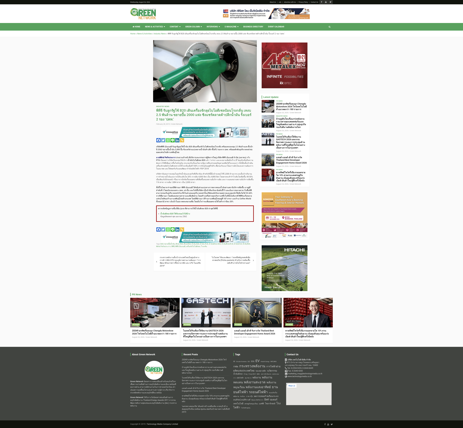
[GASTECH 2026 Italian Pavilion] (205, 233)
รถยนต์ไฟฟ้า (258, 392)
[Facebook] (158, 140)
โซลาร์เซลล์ (270, 403)
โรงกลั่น (204, 246)
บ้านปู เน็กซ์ (252, 374)
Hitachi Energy (265, 361)
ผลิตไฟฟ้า (240, 378)
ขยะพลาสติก (261, 371)
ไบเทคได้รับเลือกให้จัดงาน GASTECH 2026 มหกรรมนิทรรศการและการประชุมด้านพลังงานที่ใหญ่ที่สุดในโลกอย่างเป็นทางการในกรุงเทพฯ (290, 142)
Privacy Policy (303, 2)
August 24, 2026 (282, 184)
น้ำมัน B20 (195, 244)
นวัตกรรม (272, 370)
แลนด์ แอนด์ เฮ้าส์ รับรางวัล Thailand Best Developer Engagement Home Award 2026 (291, 160)
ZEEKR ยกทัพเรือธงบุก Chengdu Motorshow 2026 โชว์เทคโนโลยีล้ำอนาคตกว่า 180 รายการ (291, 106)
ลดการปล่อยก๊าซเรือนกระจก (266, 396)
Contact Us (314, 2)
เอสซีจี (261, 404)
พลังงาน (256, 377)
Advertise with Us (290, 2)
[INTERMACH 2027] (284, 247)
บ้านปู (245, 374)
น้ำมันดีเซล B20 (215, 244)
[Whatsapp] (168, 140)
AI (234, 361)
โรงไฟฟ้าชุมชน (245, 408)
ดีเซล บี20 (179, 244)
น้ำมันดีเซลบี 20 (227, 244)
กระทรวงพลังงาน (252, 366)
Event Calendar (276, 27)
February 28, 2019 (163, 124)
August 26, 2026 (282, 113)
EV (257, 361)
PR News (279, 101)
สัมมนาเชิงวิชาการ (257, 400)
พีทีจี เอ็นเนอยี (180, 246)
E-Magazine (230, 27)
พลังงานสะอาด (255, 382)
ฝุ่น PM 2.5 (248, 378)
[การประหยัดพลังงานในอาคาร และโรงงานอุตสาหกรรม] (266, 9)
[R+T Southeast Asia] (284, 194)
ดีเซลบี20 (187, 244)
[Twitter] (163, 140)
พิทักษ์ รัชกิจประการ (163, 246)
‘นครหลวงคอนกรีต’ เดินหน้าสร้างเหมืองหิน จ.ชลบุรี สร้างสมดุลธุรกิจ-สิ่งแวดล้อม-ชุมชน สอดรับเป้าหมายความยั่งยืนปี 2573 (206, 409)
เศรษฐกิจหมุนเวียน (251, 404)
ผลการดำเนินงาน (266, 374)
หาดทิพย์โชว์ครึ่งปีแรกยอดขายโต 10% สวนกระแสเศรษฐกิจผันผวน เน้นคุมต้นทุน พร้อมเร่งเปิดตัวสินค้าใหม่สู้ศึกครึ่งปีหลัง (290, 176)
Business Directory (253, 27)
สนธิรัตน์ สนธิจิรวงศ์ (241, 400)
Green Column (192, 27)
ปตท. (258, 374)
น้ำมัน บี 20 (204, 244)
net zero (273, 361)
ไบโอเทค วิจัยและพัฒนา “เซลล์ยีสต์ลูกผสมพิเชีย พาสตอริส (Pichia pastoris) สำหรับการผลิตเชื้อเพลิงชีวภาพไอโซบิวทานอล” (231, 260)
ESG (252, 361)
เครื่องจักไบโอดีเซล (193, 246)
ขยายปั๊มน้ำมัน (169, 244)
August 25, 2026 (282, 166)
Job (280, 2)
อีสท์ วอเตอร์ (270, 399)
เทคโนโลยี (238, 403)
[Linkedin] (177, 140)
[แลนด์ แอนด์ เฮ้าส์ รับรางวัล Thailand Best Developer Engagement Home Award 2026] (268, 159)
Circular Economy (241, 361)
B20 (161, 244)
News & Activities (154, 27)
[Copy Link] (182, 140)
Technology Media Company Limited (162, 424)
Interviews (212, 27)
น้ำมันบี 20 (238, 244)
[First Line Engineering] (205, 128)
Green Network (176, 124)
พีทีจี (173, 246)
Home (137, 27)
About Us (273, 2)
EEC (249, 361)
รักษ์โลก (242, 396)
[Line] (172, 140)
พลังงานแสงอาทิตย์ (258, 387)
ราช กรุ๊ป (249, 396)
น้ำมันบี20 (246, 244)
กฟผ (235, 366)
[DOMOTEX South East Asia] (284, 44)
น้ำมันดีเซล (238, 374)
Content (174, 27)
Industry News (162, 106)
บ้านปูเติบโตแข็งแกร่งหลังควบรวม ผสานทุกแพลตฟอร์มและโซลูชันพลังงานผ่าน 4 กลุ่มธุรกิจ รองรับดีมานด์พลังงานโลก (291, 123)
